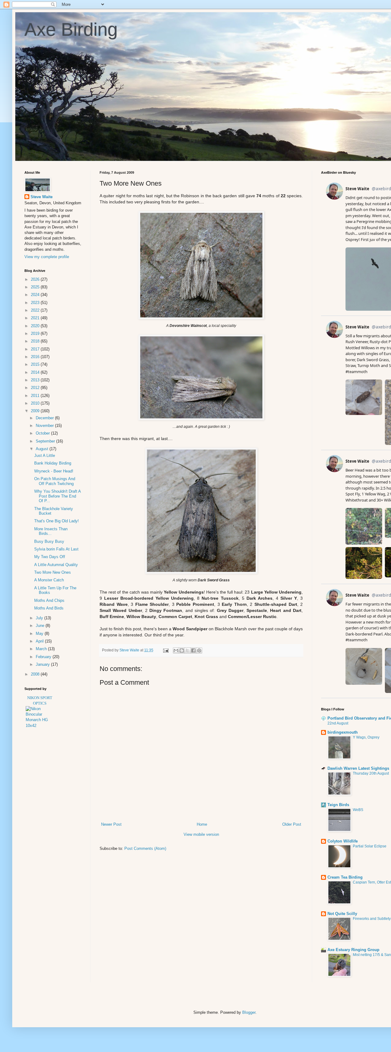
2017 (36, 349)
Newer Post (111, 824)
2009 (36, 411)
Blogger (248, 1012)
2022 (36, 310)
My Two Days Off (49, 556)
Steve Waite (42, 196)
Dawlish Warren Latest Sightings (358, 768)
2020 (36, 326)
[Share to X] (188, 650)
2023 (36, 302)
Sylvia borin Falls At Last (56, 549)
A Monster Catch (49, 580)
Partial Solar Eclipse (369, 846)
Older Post (291, 824)
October (43, 433)
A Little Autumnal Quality (56, 564)
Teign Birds (338, 804)
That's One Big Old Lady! (56, 521)
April (40, 641)
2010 (36, 403)
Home (202, 824)
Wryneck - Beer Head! (53, 471)
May (40, 633)
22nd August (337, 723)
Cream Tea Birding (345, 877)
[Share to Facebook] (193, 650)
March (42, 648)
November (45, 425)
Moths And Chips (49, 600)
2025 (36, 287)
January (43, 664)
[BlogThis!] (182, 650)
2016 (36, 356)
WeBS (358, 810)
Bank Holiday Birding (52, 463)
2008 (36, 674)
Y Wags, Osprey (366, 737)
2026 (36, 279)
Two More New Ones (52, 572)
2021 (36, 318)
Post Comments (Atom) (145, 848)
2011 (36, 395)
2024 (36, 294)
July (40, 618)
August (42, 448)
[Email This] (176, 650)
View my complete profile (46, 256)
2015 (36, 364)
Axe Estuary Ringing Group (353, 949)
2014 (36, 372)
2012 (36, 387)
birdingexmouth (342, 732)
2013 (36, 380)
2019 (36, 333)
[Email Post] (165, 650)
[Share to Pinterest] (199, 650)
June (41, 625)
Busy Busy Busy (49, 541)
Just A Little (44, 455)
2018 (36, 341)
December (45, 418)
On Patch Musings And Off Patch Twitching (54, 481)
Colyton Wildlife (342, 841)
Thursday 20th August (371, 773)
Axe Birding (71, 29)
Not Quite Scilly (342, 913)
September (46, 441)
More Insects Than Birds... (51, 531)
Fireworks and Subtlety (372, 919)
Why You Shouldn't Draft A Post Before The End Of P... (57, 496)
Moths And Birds (49, 608)
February (44, 656)
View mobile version (201, 834)
